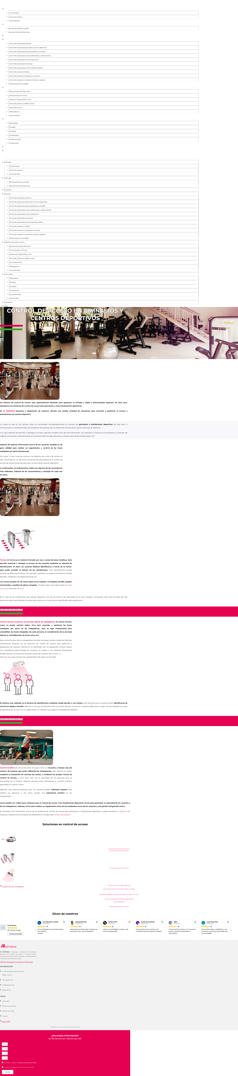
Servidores (12, 131)
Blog (6, 150)
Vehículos (8, 24)
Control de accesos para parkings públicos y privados (27, 51)
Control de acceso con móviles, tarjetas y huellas (119, 889)
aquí (22, 588)
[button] (100, 156)
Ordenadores (13, 123)
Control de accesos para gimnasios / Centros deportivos (28, 47)
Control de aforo (119, 902)
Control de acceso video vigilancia (119, 885)
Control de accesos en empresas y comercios (24, 76)
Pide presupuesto (62, 815)
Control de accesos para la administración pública (26, 68)
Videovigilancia (14, 112)
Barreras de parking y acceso (19, 28)
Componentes (14, 135)
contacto (122, 811)
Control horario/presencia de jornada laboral (119, 899)
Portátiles (12, 127)
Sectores (8, 39)
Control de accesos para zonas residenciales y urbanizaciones (30, 56)
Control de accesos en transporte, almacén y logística (27, 80)
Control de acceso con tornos (119, 868)
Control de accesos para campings (20, 64)
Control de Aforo (14, 21)
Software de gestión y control (119, 906)
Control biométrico (15, 107)
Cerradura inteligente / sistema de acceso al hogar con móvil (119, 894)
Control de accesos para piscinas (20, 43)
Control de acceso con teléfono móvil (21, 103)
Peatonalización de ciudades (18, 84)
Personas (8, 9)
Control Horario (14, 13)
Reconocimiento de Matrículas (19, 32)
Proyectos (8, 36)
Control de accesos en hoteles (19, 72)
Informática (9, 119)
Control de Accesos (15, 17)
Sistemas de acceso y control (16, 87)
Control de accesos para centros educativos (23, 60)
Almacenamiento (15, 139)
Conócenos (9, 147)
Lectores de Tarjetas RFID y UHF (20, 99)
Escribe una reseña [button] (15, 934)
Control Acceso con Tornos (18, 95)
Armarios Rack (14, 143)
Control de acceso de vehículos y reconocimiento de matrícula (119, 850)
